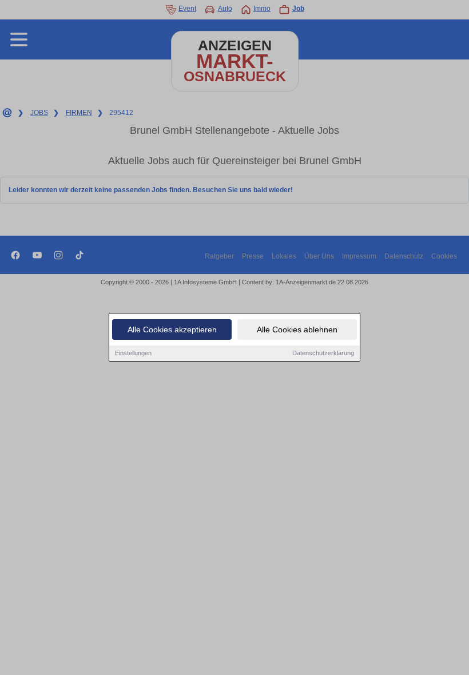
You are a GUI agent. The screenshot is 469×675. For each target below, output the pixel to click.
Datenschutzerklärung (323, 353)
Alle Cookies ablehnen (297, 329)
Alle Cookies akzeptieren (172, 329)
